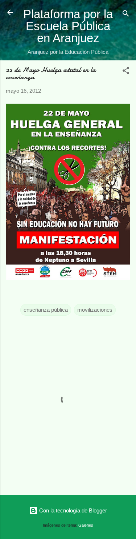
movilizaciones (94, 310)
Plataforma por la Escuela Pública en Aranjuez (68, 26)
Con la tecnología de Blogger (72, 510)
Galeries (85, 525)
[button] (125, 71)
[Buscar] (125, 15)
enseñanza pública (46, 310)
